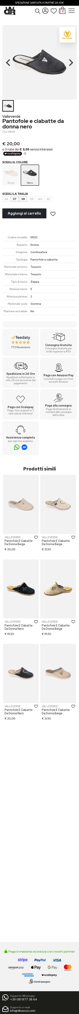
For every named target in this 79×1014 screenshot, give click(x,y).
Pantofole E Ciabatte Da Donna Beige (19, 542)
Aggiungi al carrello (24, 213)
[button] (38, 11)
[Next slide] (70, 62)
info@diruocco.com (22, 1011)
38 (23, 199)
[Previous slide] (8, 62)
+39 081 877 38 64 (23, 999)
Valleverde (11, 116)
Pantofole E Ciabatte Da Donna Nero (19, 627)
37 (14, 199)
